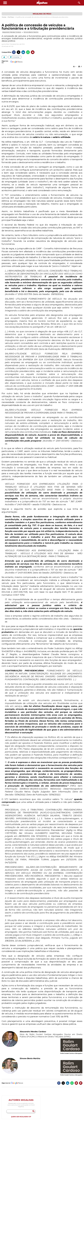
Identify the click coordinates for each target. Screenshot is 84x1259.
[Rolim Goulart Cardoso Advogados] (71, 1045)
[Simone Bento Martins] (10, 1073)
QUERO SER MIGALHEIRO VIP (21, 1116)
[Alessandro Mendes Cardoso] (10, 1047)
